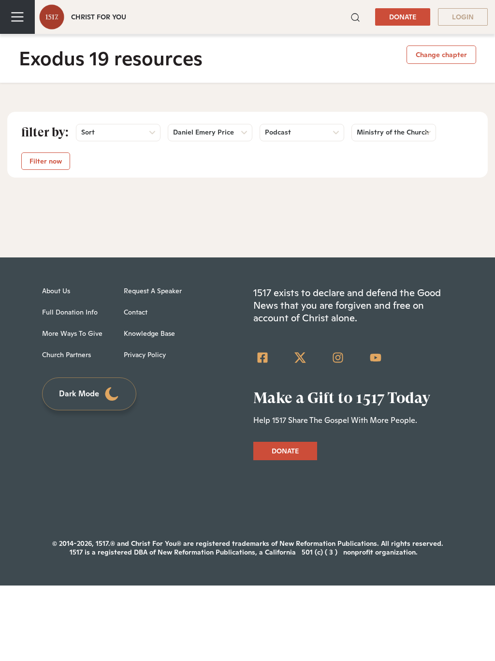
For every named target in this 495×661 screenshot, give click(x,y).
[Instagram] (338, 357)
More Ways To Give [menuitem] (72, 333)
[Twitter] (300, 357)
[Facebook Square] (262, 357)
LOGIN (463, 17)
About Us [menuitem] (56, 290)
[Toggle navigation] (17, 17)
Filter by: (45, 132)
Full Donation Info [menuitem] (70, 312)
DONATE (402, 17)
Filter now (45, 161)
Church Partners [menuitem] (66, 354)
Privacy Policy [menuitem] (145, 354)
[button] (355, 16)
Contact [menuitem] (135, 312)
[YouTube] (375, 357)
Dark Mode (79, 394)
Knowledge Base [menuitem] (149, 333)
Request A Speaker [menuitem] (153, 290)
